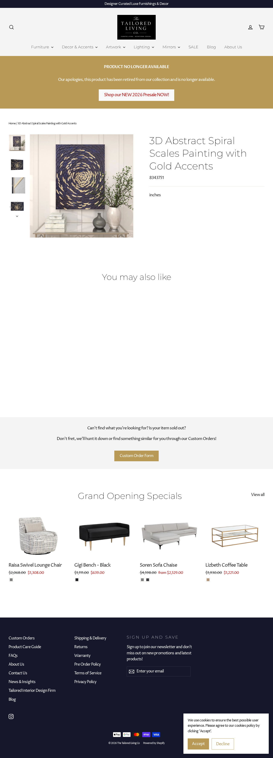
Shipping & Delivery (90, 638)
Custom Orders (22, 638)
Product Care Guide (25, 647)
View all (257, 494)
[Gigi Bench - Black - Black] (77, 580)
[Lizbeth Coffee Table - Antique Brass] (208, 580)
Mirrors (170, 47)
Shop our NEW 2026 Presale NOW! (136, 95)
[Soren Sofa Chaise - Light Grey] (142, 580)
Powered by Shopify (154, 743)
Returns (80, 647)
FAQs (13, 655)
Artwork (114, 47)
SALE (193, 47)
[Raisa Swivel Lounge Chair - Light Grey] (11, 580)
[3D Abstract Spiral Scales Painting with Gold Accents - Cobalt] (11, 379)
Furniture (40, 47)
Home (12, 123)
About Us (233, 47)
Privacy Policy (85, 682)
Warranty (82, 655)
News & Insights (22, 682)
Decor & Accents (78, 47)
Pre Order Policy (87, 664)
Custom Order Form (137, 456)
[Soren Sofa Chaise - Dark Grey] (148, 580)
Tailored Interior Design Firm (32, 690)
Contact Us (18, 673)
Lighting (142, 47)
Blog (211, 47)
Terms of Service (88, 673)
